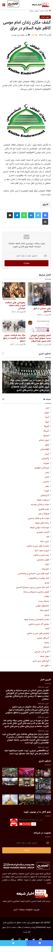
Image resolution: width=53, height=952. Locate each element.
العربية (36, 909)
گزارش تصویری (43, 532)
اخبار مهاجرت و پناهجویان (39, 578)
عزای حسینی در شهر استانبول (42, 310)
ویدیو (47, 582)
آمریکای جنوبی (43, 637)
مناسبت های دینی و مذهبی (38, 545)
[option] (26, 377)
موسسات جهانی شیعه (39, 527)
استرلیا (46, 435)
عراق (45, 204)
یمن (47, 472)
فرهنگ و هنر (43, 513)
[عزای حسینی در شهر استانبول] (39, 294)
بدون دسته (44, 541)
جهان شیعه (44, 656)
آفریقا (46, 426)
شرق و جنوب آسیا (42, 550)
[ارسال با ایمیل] (10, 215)
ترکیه (47, 564)
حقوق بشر (45, 665)
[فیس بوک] (45, 215)
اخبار (42, 10)
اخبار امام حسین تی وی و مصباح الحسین (32, 587)
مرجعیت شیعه (43, 500)
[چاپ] (45, 222)
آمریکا (46, 431)
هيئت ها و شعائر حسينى (38, 518)
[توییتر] (38, 215)
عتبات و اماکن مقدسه (40, 504)
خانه (47, 10)
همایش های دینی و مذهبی (38, 633)
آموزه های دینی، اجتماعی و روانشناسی (33, 573)
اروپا (47, 421)
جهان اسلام (34, 10)
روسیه (46, 642)
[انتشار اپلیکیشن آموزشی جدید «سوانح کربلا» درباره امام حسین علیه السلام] (39, 326)
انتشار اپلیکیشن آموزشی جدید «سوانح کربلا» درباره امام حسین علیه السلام (40, 338)
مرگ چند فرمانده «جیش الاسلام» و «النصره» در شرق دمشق (14, 338)
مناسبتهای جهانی (42, 605)
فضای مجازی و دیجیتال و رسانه (36, 591)
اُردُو (15, 909)
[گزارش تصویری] (43, 785)
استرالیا (46, 647)
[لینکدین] (31, 215)
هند (47, 536)
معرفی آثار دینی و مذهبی (38, 624)
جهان (46, 412)
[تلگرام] (17, 215)
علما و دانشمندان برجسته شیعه (36, 619)
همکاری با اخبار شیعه (11, 901)
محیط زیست (43, 601)
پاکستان (45, 458)
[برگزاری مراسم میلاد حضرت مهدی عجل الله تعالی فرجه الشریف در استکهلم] (26, 772)
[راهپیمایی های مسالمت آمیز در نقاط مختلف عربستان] (13, 291)
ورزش (46, 614)
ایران (47, 454)
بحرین (46, 481)
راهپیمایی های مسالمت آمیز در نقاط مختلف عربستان (15, 305)
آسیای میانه (44, 610)
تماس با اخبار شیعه (28, 901)
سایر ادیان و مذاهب (41, 555)
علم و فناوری (43, 509)
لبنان (47, 477)
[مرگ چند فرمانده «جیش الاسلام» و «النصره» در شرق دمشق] (13, 325)
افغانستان (44, 449)
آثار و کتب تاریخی (41, 651)
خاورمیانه (45, 568)
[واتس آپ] (24, 215)
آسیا (47, 417)
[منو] (3, 6)
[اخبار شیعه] (39, 4)
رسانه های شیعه (42, 523)
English (29, 909)
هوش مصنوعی (43, 559)
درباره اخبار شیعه (43, 901)
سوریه (46, 463)
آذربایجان (44, 495)
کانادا (47, 628)
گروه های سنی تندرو (41, 660)
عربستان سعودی (41, 467)
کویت (46, 490)
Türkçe (21, 909)
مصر (47, 486)
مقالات (46, 596)
